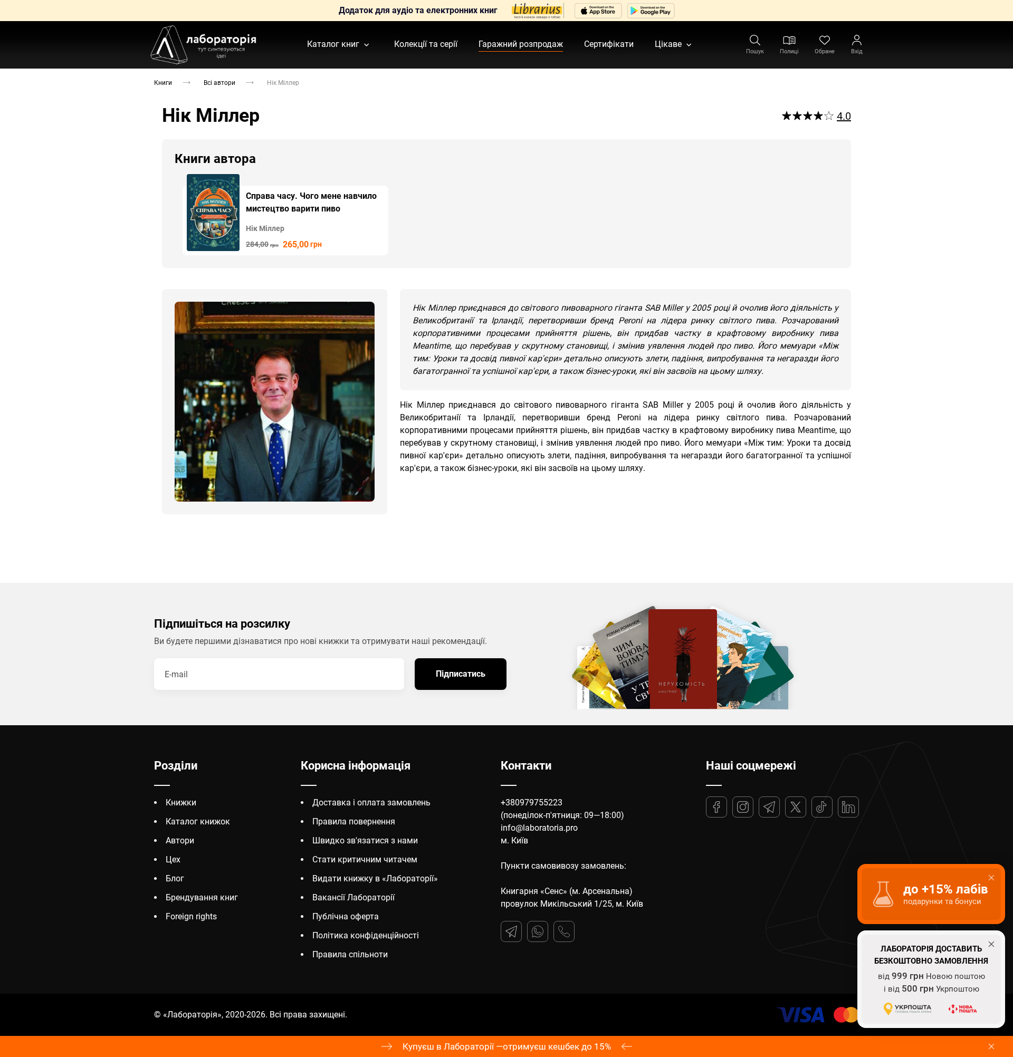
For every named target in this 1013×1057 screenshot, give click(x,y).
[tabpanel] (285, 214)
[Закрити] (991, 1046)
